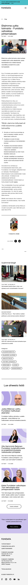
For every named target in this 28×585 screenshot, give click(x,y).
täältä (16, 182)
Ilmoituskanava (6, 548)
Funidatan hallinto (8, 546)
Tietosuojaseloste (6, 569)
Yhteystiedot (6, 544)
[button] (25, 8)
